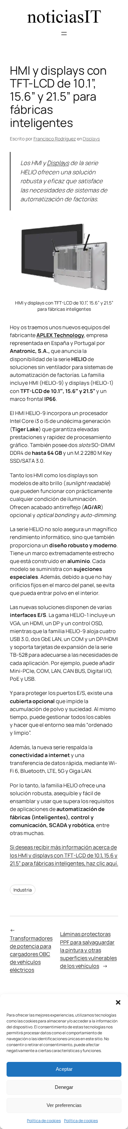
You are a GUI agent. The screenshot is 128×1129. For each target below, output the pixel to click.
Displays (91, 138)
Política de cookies (44, 1120)
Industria (22, 890)
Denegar (64, 1087)
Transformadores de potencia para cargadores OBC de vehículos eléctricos (31, 954)
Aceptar (64, 1069)
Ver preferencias (64, 1105)
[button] (118, 1002)
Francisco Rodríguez (54, 138)
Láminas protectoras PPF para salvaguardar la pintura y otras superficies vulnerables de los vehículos (88, 949)
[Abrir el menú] (64, 33)
